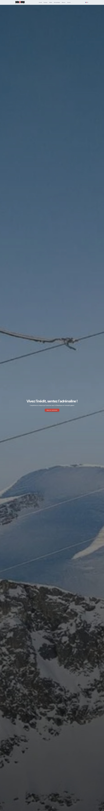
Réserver (63, 2)
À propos (45, 2)
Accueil (40, 2)
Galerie (50, 2)
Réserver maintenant (52, 410)
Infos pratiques (57, 2)
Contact (69, 2)
